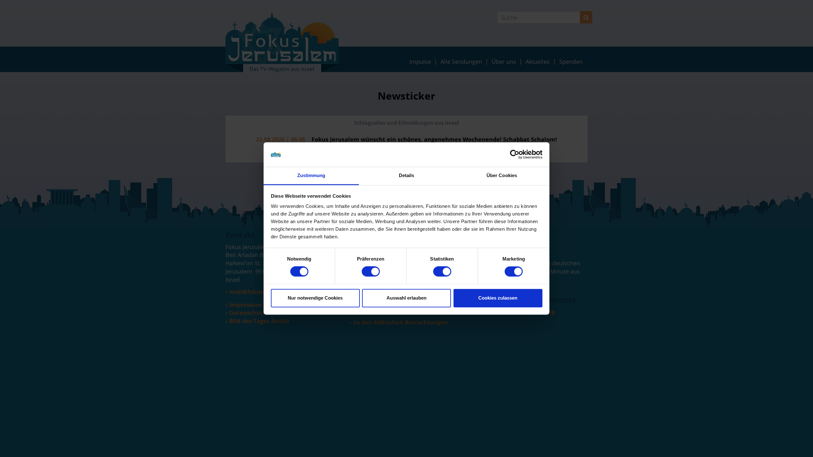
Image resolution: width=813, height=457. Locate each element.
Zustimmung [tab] (311, 175)
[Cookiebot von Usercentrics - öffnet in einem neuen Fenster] (514, 154)
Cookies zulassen (497, 298)
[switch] (371, 272)
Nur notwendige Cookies (315, 298)
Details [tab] (406, 175)
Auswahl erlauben (406, 298)
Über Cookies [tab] (502, 175)
